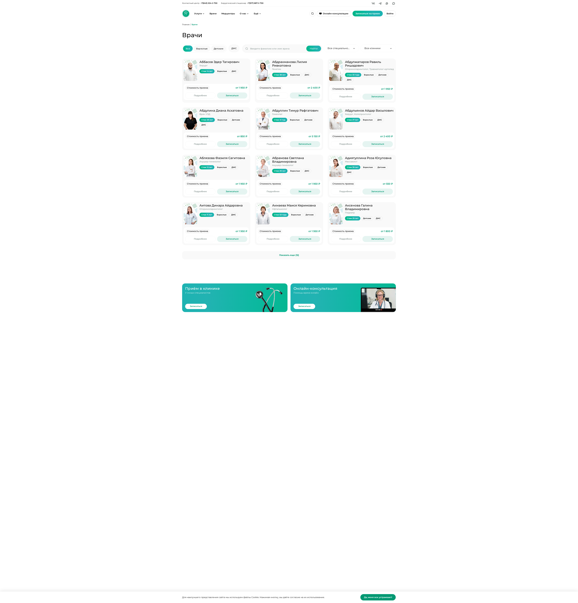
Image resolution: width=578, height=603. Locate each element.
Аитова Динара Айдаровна (221, 205)
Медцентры (228, 13)
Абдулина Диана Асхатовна (221, 110)
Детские (218, 48)
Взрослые (202, 48)
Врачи (213, 13)
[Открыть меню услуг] (203, 13)
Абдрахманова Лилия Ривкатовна (289, 63)
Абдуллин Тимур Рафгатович (295, 110)
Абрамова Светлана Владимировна (288, 159)
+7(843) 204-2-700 (209, 3)
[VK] (373, 3)
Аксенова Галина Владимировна (359, 207)
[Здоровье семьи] (186, 13)
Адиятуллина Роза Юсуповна (368, 158)
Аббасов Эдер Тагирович (219, 62)
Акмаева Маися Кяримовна (294, 205)
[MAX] (393, 3)
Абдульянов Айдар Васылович (369, 110)
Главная (186, 24)
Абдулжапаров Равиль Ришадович (363, 63)
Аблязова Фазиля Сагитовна (222, 158)
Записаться (232, 95)
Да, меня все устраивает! (378, 597)
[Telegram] (380, 3)
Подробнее (200, 95)
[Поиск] (312, 14)
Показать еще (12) (289, 255)
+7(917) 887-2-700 (255, 3)
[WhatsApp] (387, 3)
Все (188, 48)
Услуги (198, 13)
